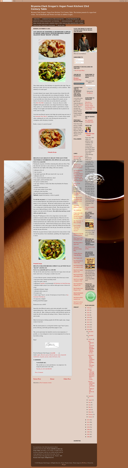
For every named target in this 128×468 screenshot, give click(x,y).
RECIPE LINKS (61, 25)
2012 (88, 422)
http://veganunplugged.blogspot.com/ (78, 275)
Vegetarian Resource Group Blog (78, 248)
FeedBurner (90, 93)
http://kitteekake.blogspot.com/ (78, 261)
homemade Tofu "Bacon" (41, 116)
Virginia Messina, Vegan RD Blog (78, 254)
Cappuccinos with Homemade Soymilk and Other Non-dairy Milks (78, 215)
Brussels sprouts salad (55, 355)
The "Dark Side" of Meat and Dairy (78, 221)
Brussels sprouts (45, 355)
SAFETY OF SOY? (79, 21)
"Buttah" (81, 105)
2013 (88, 420)
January (90, 417)
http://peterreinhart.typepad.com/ (78, 298)
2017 (88, 322)
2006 (88, 436)
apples (38, 355)
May (89, 407)
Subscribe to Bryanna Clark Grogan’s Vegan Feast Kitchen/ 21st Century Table (90, 105)
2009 (88, 429)
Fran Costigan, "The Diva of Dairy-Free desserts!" (77, 228)
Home (52, 379)
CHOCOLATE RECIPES (67, 21)
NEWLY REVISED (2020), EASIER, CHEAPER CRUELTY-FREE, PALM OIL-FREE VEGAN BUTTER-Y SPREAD (58, 23)
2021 (88, 312)
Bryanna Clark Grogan (90, 134)
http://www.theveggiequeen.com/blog (78, 234)
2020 (88, 315)
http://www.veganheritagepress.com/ (78, 280)
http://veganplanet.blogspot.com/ (78, 284)
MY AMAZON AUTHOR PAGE (89, 121)
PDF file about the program (78, 179)
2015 (88, 327)
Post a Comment (39, 372)
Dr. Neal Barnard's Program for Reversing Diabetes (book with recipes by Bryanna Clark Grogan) (78, 175)
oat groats (42, 356)
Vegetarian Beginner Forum (78, 206)
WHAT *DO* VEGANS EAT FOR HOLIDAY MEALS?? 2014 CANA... (91, 374)
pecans (46, 356)
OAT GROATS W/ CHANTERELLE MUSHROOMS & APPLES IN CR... (91, 347)
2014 (88, 329)
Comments (78, 62)
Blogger (64, 464)
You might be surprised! (77, 193)
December (90, 331)
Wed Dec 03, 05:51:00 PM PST (44, 369)
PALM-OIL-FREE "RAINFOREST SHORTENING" (44, 25)
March (90, 412)
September (91, 396)
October (90, 339)
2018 (88, 320)
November (90, 335)
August (90, 400)
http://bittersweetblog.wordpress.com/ (78, 266)
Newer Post (37, 379)
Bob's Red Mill (39, 103)
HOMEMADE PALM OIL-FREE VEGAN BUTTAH (53, 19)
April (89, 409)
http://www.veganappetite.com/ (78, 270)
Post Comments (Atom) (45, 382)
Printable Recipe (52, 152)
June (89, 405)
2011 (88, 424)
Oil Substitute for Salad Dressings (62, 283)
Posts (76, 59)
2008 (88, 432)
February (90, 414)
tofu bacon (54, 356)
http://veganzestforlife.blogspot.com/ (78, 238)
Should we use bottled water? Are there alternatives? (78, 165)
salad (50, 356)
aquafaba (42, 283)
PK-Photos (84, 463)
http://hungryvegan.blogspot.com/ (78, 289)
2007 (88, 434)
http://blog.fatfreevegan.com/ (78, 243)
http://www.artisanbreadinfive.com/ (78, 302)
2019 (88, 317)
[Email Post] (59, 353)
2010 (88, 427)
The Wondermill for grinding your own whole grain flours (78, 200)
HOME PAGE (37, 19)
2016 (88, 324)
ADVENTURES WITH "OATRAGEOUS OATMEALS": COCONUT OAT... (91, 361)
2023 (88, 310)
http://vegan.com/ (78, 258)
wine (59, 356)
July (89, 402)
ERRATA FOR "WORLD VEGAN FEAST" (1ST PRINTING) (46, 21)
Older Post (67, 379)
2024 (88, 308)
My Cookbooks (77, 210)
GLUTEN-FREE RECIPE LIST (72, 19)
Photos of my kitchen (77, 184)
